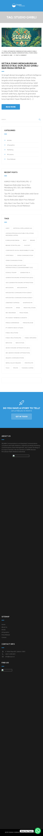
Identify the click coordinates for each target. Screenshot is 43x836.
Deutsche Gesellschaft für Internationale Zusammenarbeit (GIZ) (19, 266)
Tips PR (15, 368)
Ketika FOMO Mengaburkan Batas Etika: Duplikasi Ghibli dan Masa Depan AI (20, 65)
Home (3, 624)
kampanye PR (27, 302)
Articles (9, 140)
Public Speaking (30, 338)
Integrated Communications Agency (20, 51)
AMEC (7, 228)
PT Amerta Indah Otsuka (14, 328)
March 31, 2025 (7, 55)
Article (4, 629)
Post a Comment (21, 55)
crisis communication (25, 255)
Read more (11, 107)
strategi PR (29, 363)
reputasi (9, 343)
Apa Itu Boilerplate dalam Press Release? (19, 200)
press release (28, 322)
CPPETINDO (9, 255)
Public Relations (12, 333)
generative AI (25, 272)
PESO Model (24, 312)
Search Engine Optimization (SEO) (18, 348)
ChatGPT (27, 245)
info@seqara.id (10, 656)
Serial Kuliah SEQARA (13, 363)
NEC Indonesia (11, 312)
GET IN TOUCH (21, 416)
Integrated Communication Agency (19, 292)
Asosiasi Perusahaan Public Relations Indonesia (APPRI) (20, 234)
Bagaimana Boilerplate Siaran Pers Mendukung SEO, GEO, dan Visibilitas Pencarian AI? (17, 187)
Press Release (11, 159)
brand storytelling (13, 245)
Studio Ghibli (32, 53)
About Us (4, 627)
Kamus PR (9, 307)
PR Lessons (10, 154)
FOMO (5, 51)
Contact (4, 637)
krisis (18, 307)
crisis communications (14, 260)
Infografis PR (22, 287)
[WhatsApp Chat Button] (38, 831)
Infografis (9, 287)
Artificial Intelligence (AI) (22, 228)
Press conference (12, 322)
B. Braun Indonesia (12, 240)
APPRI (28, 449)
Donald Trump (11, 272)
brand (32, 240)
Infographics (11, 145)
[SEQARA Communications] (21, 6)
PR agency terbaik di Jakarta (16, 317)
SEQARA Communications (19, 53)
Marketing (10, 149)
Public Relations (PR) (13, 338)
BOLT (25, 240)
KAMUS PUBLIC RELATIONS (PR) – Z (17, 181)
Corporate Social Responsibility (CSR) (20, 250)
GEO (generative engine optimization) (19, 282)
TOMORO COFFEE (27, 368)
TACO (7, 368)
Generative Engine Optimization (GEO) (19, 277)
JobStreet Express (12, 302)
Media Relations (29, 307)
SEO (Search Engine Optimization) (18, 353)
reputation (20, 343)
